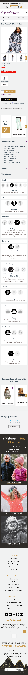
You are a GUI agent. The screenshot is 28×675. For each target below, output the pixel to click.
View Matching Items (6, 94)
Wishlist (14, 569)
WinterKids (6, 3)
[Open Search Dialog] (6, 7)
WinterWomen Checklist (14, 605)
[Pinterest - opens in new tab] (17, 614)
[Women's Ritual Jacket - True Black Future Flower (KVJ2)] (4, 57)
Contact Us (14, 579)
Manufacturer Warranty (14, 590)
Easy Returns (14, 566)
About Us (14, 599)
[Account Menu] (14, 7)
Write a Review (14, 426)
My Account (14, 558)
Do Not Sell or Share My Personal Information (13, 654)
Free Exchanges (14, 564)
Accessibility (18, 656)
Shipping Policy (14, 584)
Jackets (5, 20)
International (14, 587)
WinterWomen (14, 3)
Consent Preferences (14, 650)
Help (14, 581)
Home (2, 20)
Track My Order (14, 561)
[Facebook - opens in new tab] (6, 614)
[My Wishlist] (10, 7)
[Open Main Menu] (23, 12)
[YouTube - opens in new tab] (21, 614)
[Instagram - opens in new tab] (14, 614)
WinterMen (22, 3)
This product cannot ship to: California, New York (12, 108)
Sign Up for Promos (14, 608)
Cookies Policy (14, 653)
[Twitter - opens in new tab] (10, 614)
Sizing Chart (4, 88)
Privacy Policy (5, 653)
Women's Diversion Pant (19, 134)
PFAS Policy (10, 656)
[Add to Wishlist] (17, 91)
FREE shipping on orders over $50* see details (14, 17)
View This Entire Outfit (6, 130)
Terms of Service (22, 654)
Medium (4, 84)
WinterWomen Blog (14, 602)
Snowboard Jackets (12, 20)
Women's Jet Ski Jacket (7, 403)
